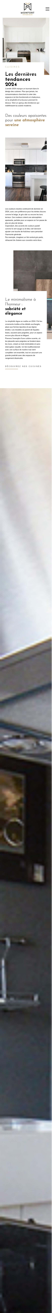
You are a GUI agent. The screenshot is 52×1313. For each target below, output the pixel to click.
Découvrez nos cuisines (23, 366)
